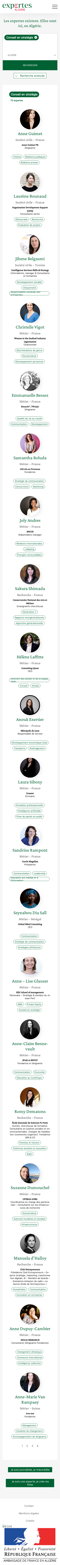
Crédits (30, 1520)
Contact (29, 1505)
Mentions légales (29, 1513)
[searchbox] (30, 45)
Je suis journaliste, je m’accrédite (30, 1469)
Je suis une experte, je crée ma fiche (30, 1483)
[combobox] (30, 41)
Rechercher (30, 65)
